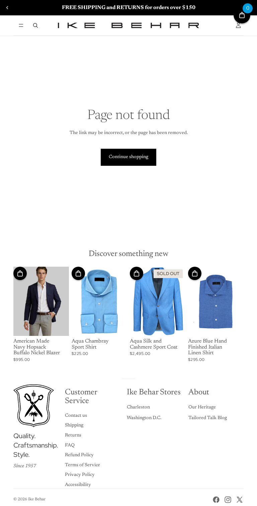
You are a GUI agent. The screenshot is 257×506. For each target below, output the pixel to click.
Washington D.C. (144, 418)
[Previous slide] (7, 7)
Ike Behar (37, 499)
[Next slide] (61, 301)
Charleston (138, 407)
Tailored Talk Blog (207, 418)
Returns (73, 435)
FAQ (70, 445)
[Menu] (21, 25)
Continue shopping (128, 157)
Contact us (76, 415)
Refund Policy (79, 455)
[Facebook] (216, 500)
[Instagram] (228, 500)
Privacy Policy (80, 475)
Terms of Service (82, 465)
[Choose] (59, 326)
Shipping (74, 425)
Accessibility (78, 485)
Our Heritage (202, 407)
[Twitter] (240, 500)
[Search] (35, 25)
